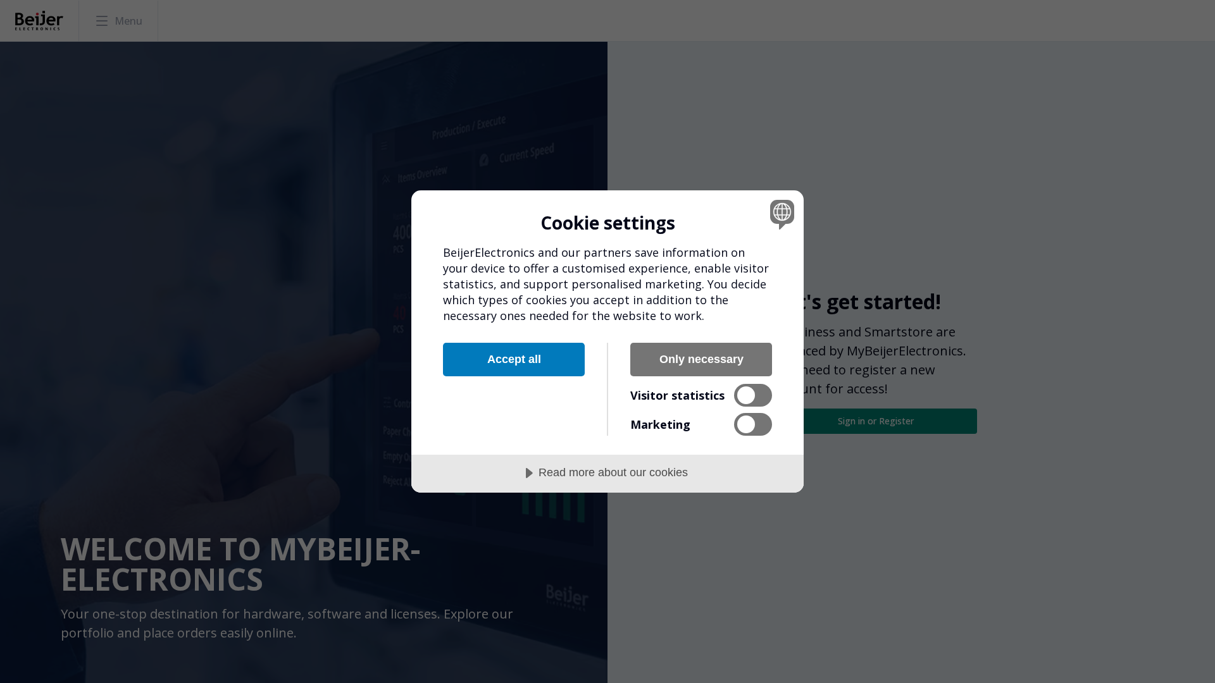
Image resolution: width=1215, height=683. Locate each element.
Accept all (514, 359)
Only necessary (701, 359)
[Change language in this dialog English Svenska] (780, 214)
